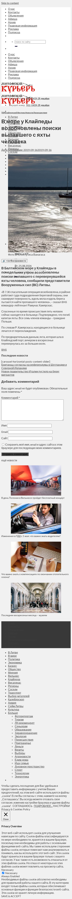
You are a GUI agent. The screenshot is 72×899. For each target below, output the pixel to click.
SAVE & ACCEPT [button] (11, 896)
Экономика (15, 662)
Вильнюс (13, 675)
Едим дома (21, 759)
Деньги (19, 746)
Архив (12, 22)
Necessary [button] (7, 869)
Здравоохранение (26, 732)
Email (4, 431)
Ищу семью (22, 763)
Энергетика (22, 776)
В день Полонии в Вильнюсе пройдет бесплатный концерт (32, 497)
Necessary (11, 873)
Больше (13, 712)
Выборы (20, 753)
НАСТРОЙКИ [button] (61, 805)
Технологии (22, 773)
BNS (4, 349)
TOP (3, 113)
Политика (14, 659)
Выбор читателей (18, 696)
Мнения (13, 672)
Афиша (12, 18)
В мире (12, 655)
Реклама (13, 29)
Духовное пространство (29, 766)
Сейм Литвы (15, 706)
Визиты (19, 749)
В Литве (13, 116)
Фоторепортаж (24, 716)
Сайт (4, 438)
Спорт (18, 769)
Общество (14, 669)
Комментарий (10, 397)
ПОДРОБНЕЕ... (43, 805)
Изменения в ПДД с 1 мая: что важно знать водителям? (31, 536)
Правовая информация (22, 25)
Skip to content (10, 3)
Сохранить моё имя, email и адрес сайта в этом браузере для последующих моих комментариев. (31, 446)
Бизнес (12, 665)
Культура (13, 709)
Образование (23, 729)
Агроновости (23, 756)
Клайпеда (14, 679)
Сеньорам (21, 726)
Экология (20, 736)
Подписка (14, 32)
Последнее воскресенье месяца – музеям (24, 615)
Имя (4, 425)
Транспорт (14, 692)
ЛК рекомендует (24, 722)
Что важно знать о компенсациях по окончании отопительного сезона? (35, 575)
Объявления (16, 15)
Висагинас (14, 145)
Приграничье (23, 743)
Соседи (12, 151)
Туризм (19, 719)
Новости (29, 113)
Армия (12, 702)
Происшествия (40, 113)
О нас (11, 8)
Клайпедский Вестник (15, 113)
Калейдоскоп (16, 699)
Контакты (14, 12)
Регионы (13, 686)
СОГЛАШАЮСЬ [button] (22, 805)
